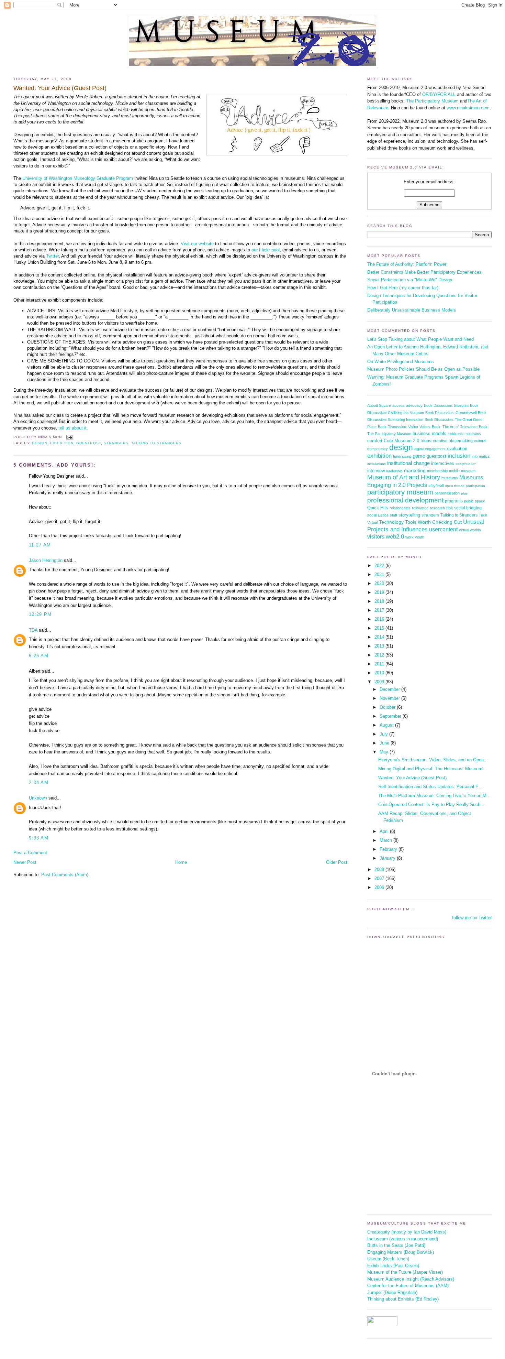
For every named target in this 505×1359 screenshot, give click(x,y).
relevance (420, 508)
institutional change (408, 463)
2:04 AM (38, 782)
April (385, 831)
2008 (379, 869)
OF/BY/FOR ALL (439, 94)
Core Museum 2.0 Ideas (407, 440)
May (385, 751)
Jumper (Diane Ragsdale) (392, 1292)
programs (454, 501)
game (419, 456)
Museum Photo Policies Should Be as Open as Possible (423, 369)
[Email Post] (68, 437)
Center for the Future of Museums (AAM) (408, 1285)
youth (419, 537)
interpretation (466, 464)
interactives (442, 463)
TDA (33, 630)
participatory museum (400, 492)
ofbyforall (436, 485)
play (464, 493)
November (390, 698)
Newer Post (24, 862)
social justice (378, 515)
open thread (454, 486)
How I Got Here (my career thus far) (402, 287)
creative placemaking (453, 440)
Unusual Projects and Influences (425, 525)
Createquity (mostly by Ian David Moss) (406, 1232)
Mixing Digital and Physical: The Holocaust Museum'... (432, 768)
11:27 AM (40, 544)
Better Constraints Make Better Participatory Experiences (424, 272)
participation (475, 486)
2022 (379, 565)
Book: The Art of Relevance (455, 427)
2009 (379, 681)
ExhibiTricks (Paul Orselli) (393, 1265)
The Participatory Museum (432, 101)
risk (449, 507)
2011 (379, 663)
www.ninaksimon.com (468, 107)
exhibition (62, 443)
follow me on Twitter (472, 917)
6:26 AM (38, 655)
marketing (415, 470)
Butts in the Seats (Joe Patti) (396, 1245)
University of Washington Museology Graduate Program (77, 178)
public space (474, 501)
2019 (379, 592)
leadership (394, 471)
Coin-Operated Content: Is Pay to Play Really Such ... (432, 804)
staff (393, 515)
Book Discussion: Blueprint (446, 405)
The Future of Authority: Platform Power (406, 264)
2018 (379, 601)
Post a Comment (30, 852)
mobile (454, 471)
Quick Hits (377, 507)
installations (376, 464)
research (437, 508)
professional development (405, 500)
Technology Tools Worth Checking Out (420, 522)
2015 (379, 628)
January (388, 858)
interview (376, 470)
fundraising (402, 456)
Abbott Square (379, 405)
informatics (481, 456)
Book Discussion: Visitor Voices (404, 427)
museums (449, 478)
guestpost (88, 443)
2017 (379, 610)
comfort (374, 440)
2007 (379, 878)
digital (419, 449)
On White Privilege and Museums (400, 361)
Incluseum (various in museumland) (402, 1238)
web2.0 (395, 536)
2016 (379, 619)
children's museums (464, 434)
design (39, 443)
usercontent (443, 529)
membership (437, 471)
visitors (375, 537)
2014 (379, 637)
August (387, 725)
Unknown (38, 798)
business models (429, 433)
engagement (435, 449)
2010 (379, 672)
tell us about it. (73, 428)
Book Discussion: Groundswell (450, 413)
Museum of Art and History (403, 477)
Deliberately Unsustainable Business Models (411, 310)
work (409, 537)
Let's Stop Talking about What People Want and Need (420, 339)
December (390, 689)
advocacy (414, 405)
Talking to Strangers (156, 443)
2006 (379, 887)
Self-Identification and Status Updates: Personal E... (430, 786)
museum (468, 471)
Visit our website (197, 243)
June (385, 743)
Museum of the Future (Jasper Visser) (405, 1272)
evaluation (457, 448)
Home (181, 862)
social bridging (468, 507)
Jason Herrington (46, 560)
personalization (447, 493)
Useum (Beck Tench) (388, 1258)
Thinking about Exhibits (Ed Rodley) (403, 1299)
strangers (116, 443)
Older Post (336, 862)
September (391, 716)
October (388, 707)
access (398, 405)
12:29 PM (40, 614)
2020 (379, 583)
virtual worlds (470, 530)
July (384, 734)
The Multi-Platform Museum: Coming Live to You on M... (434, 795)
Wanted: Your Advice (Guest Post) (59, 88)
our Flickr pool (265, 249)
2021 (379, 574)
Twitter (52, 256)
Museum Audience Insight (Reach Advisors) (410, 1279)
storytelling (409, 515)
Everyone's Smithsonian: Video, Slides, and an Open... (433, 759)
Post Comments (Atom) (64, 874)
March (386, 840)
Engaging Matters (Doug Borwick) (400, 1252)
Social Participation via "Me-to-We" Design (409, 279)
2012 (379, 654)
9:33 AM (38, 837)
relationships (400, 508)
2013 (379, 646)
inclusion (459, 456)
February (389, 849)
